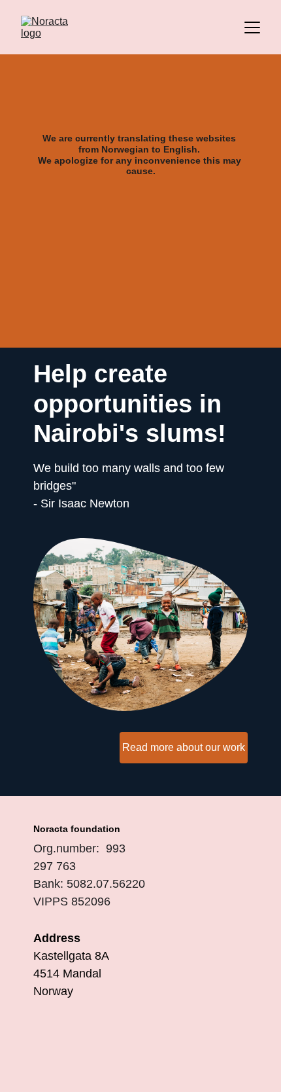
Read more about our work (183, 747)
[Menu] (252, 27)
